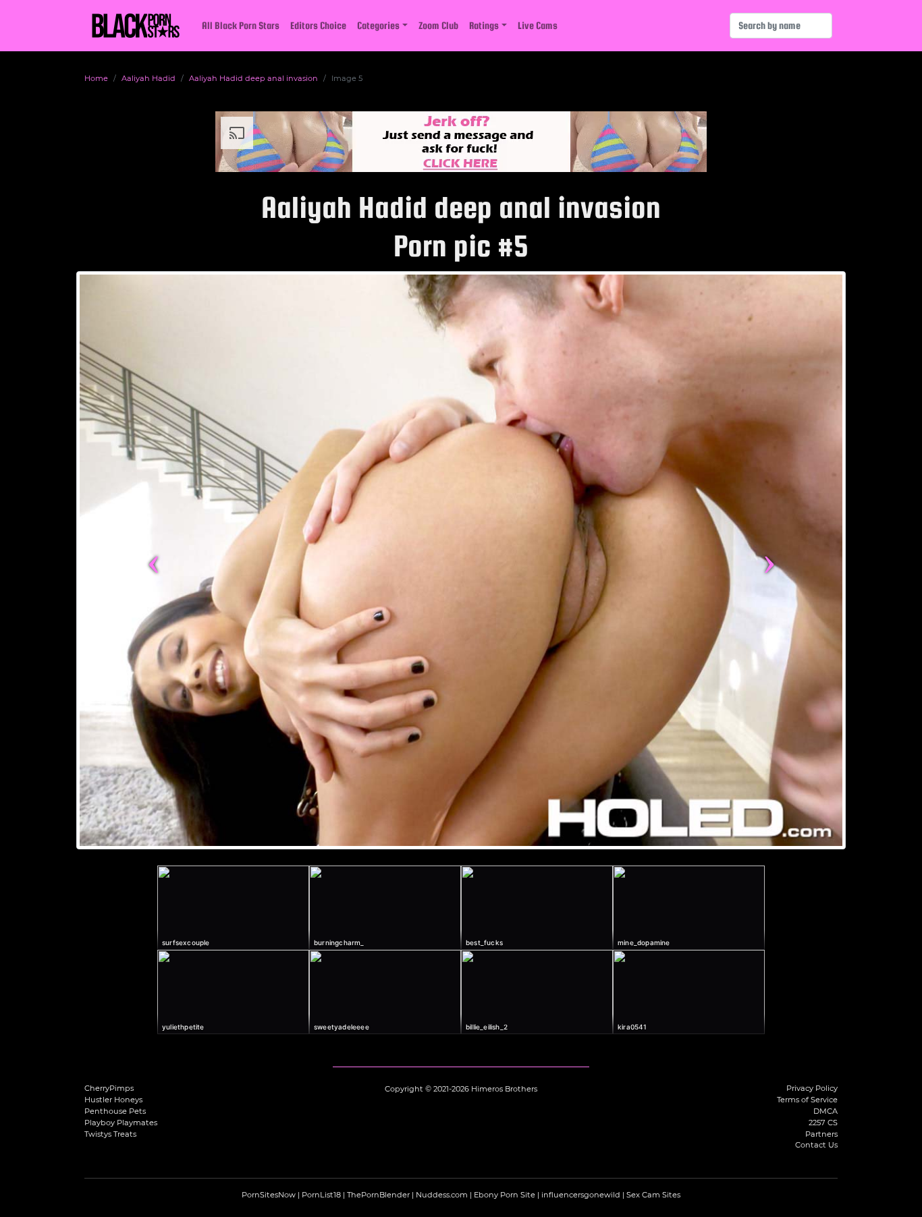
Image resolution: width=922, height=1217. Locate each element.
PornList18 (321, 1194)
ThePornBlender (378, 1194)
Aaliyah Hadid (148, 78)
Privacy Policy (812, 1088)
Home (96, 78)
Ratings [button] (484, 25)
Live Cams (538, 25)
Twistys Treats (110, 1134)
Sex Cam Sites (653, 1194)
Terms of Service (807, 1099)
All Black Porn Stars (240, 25)
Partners (821, 1134)
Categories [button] (378, 25)
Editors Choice (318, 25)
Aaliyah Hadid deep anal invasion (253, 78)
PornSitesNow (269, 1194)
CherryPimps (109, 1088)
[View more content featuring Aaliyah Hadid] (461, 560)
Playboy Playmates (120, 1122)
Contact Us (816, 1145)
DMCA (825, 1111)
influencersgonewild (580, 1194)
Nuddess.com (442, 1194)
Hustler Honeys (113, 1099)
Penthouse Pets (115, 1111)
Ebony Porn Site (504, 1194)
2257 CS (823, 1122)
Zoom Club (438, 25)
